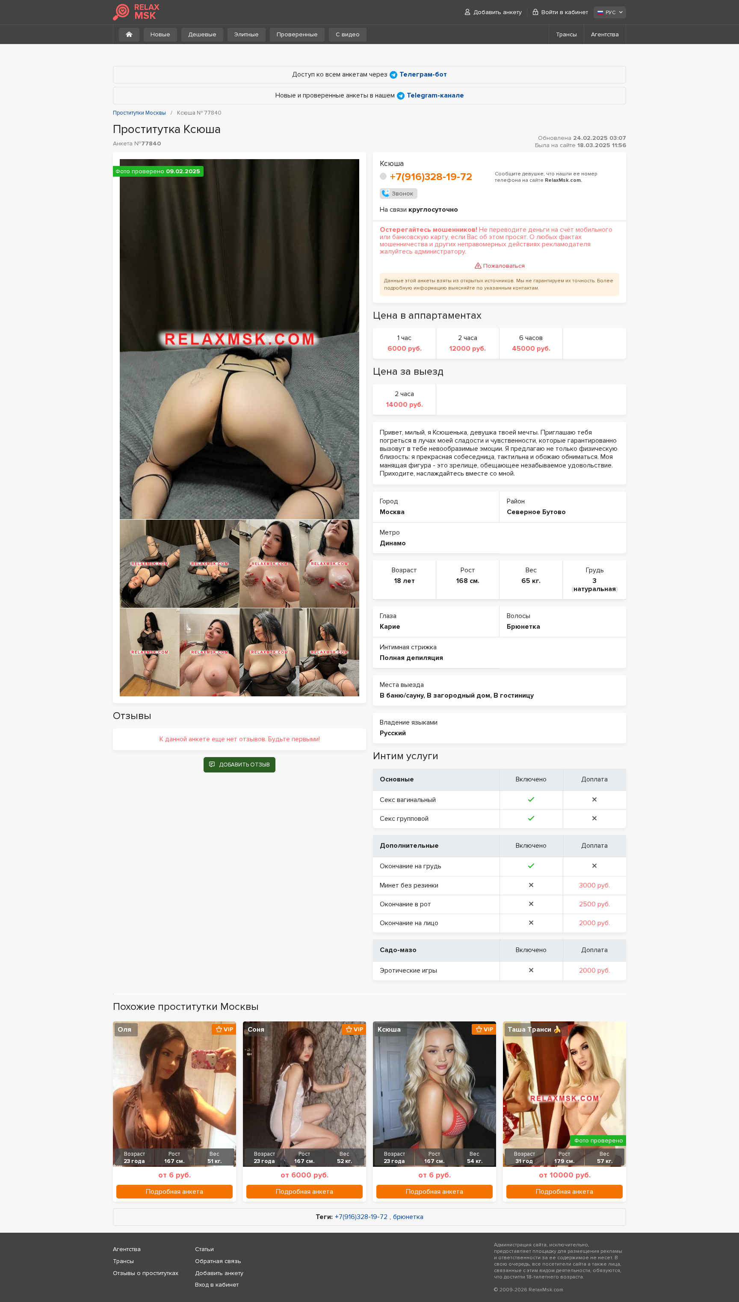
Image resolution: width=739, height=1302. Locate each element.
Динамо (393, 543)
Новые (160, 34)
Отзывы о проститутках (145, 1273)
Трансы (566, 34)
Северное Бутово (536, 512)
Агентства (605, 34)
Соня (256, 1029)
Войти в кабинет (564, 12)
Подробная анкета (174, 1191)
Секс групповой (404, 818)
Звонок (402, 193)
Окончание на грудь (410, 866)
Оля (124, 1029)
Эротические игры (408, 970)
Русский (393, 733)
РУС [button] (610, 12)
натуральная (594, 589)
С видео (348, 34)
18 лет (404, 581)
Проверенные (297, 34)
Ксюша (389, 1029)
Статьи (204, 1249)
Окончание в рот (405, 904)
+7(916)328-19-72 (431, 177)
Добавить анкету (497, 12)
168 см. (467, 581)
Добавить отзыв (244, 764)
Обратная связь (218, 1261)
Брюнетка (523, 626)
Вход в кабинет (217, 1284)
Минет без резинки (409, 885)
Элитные (246, 34)
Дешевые (202, 34)
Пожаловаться (504, 265)
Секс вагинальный (408, 800)
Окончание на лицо (409, 923)
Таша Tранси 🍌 (535, 1029)
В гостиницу (514, 695)
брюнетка (408, 1217)
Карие (390, 626)
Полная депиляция (411, 658)
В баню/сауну (401, 695)
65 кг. (531, 581)
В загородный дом (458, 695)
